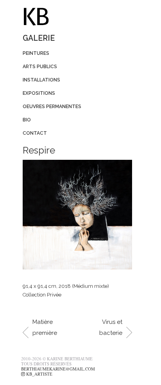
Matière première (44, 327)
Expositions (39, 93)
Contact (35, 133)
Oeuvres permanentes (52, 106)
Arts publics (40, 66)
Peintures (36, 53)
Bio (27, 120)
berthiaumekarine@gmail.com (58, 369)
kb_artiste (38, 374)
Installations (41, 80)
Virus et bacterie (110, 327)
